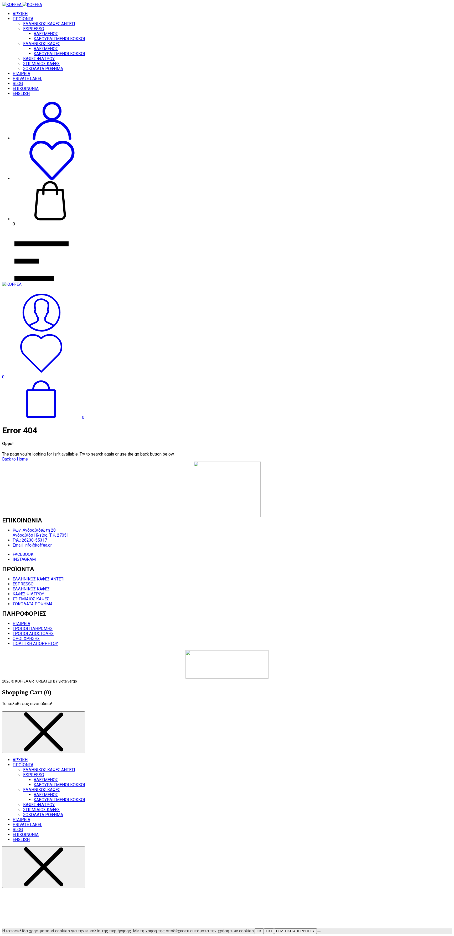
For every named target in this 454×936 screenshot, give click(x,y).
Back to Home (15, 459)
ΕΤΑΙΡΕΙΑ (21, 73)
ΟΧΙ (269, 931)
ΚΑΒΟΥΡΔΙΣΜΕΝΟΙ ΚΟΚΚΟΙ (59, 38)
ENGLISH (21, 93)
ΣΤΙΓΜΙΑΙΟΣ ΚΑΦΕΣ (41, 63)
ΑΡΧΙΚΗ (20, 13)
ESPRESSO (33, 28)
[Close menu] (43, 732)
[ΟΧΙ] (319, 932)
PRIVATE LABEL (27, 78)
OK (259, 931)
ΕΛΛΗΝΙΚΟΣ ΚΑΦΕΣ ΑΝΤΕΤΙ (49, 23)
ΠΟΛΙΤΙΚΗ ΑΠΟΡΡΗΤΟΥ (295, 931)
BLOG (18, 83)
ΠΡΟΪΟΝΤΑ (23, 18)
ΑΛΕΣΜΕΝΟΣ (46, 33)
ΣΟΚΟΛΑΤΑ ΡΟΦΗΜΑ (43, 68)
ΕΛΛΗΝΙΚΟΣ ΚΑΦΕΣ (41, 43)
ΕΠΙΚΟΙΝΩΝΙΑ (26, 88)
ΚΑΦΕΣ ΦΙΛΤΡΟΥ (39, 58)
